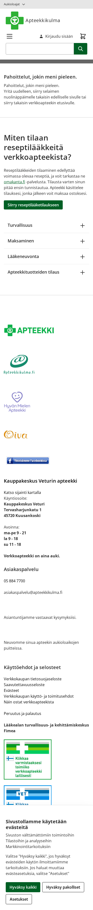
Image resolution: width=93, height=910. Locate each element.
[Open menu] (9, 36)
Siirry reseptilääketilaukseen (33, 205)
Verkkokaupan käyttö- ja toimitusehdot (39, 696)
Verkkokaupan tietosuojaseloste (33, 679)
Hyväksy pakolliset (63, 887)
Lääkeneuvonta (23, 256)
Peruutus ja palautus (22, 713)
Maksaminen (21, 241)
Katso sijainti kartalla (22, 492)
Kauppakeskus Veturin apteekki (40, 481)
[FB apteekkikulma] (46, 460)
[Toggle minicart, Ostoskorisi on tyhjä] (83, 36)
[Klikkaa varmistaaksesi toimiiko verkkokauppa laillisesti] (46, 759)
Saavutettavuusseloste (24, 684)
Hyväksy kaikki (23, 887)
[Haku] (80, 49)
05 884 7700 (14, 581)
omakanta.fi (14, 181)
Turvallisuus (20, 225)
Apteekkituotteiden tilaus (33, 272)
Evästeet (11, 690)
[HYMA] (46, 402)
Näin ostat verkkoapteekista (29, 702)
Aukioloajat (12, 4)
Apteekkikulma (43, 20)
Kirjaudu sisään (59, 36)
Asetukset (19, 899)
